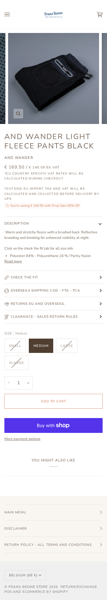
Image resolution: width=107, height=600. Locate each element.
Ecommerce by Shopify (45, 592)
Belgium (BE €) (23, 575)
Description (16, 223)
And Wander (18, 157)
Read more (13, 261)
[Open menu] (12, 14)
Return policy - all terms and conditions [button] (48, 545)
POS (8, 592)
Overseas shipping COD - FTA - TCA (45, 290)
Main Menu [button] (15, 512)
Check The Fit (24, 277)
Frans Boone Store (28, 587)
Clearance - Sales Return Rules (44, 316)
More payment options (22, 438)
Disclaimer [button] (15, 528)
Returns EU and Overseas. (38, 304)
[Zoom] (18, 113)
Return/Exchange (79, 587)
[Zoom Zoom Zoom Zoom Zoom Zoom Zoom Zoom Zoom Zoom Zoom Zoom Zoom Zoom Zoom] (53, 78)
